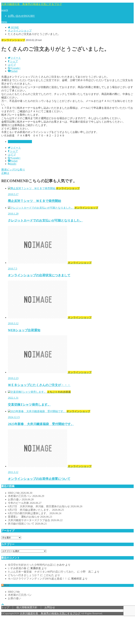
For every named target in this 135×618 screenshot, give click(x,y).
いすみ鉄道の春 (17, 568)
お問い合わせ (21, 15)
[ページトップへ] (2, 604)
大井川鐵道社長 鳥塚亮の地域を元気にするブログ (31, 4)
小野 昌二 (87, 571)
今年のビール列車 (24, 503)
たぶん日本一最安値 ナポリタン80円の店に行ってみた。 (42, 571)
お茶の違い (21, 499)
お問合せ (49, 607)
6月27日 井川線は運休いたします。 (36, 509)
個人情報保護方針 (26, 607)
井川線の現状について (27, 523)
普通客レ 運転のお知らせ (30, 516)
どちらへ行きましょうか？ (24, 575)
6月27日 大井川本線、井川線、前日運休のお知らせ (45, 506)
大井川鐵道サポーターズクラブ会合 (35, 520)
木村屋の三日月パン (26, 496)
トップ (5, 607)
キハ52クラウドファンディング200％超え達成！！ (37, 578)
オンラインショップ (20, 141)
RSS (6, 585)
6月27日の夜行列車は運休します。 (34, 513)
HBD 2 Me (20, 492)
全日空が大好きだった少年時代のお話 (30, 564)
